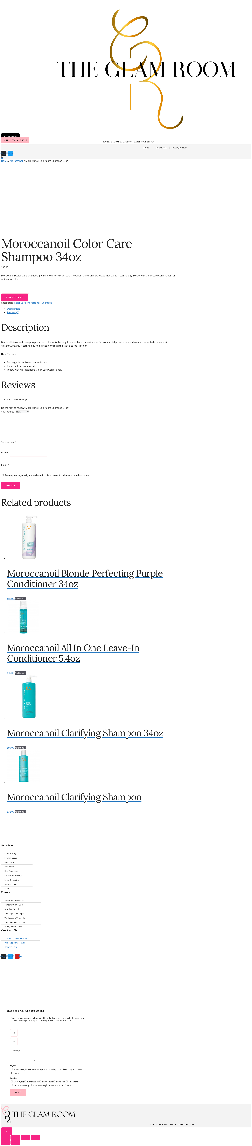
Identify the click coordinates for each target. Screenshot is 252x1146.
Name (5, 452)
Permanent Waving (21, 1085)
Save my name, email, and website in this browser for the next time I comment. (47, 475)
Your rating (8, 411)
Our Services (161, 147)
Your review (8, 442)
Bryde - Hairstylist (67, 1069)
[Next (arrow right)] (15, 1142)
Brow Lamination (56, 1085)
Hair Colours (47, 1082)
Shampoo (47, 302)
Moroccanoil (16, 160)
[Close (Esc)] (5, 1137)
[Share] (15, 1137)
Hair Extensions (75, 1082)
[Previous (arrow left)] (5, 1142)
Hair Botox (60, 1082)
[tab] (91, 309)
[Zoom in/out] (35, 1137)
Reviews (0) (13, 312)
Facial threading (39, 1085)
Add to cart (14, 297)
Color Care (20, 302)
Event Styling (19, 1082)
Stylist (13, 1065)
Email (5, 465)
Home (146, 147)
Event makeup (33, 1082)
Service (13, 1078)
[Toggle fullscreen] (25, 1137)
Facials (69, 1085)
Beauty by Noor (180, 147)
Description (13, 308)
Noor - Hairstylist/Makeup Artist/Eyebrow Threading (35, 1069)
